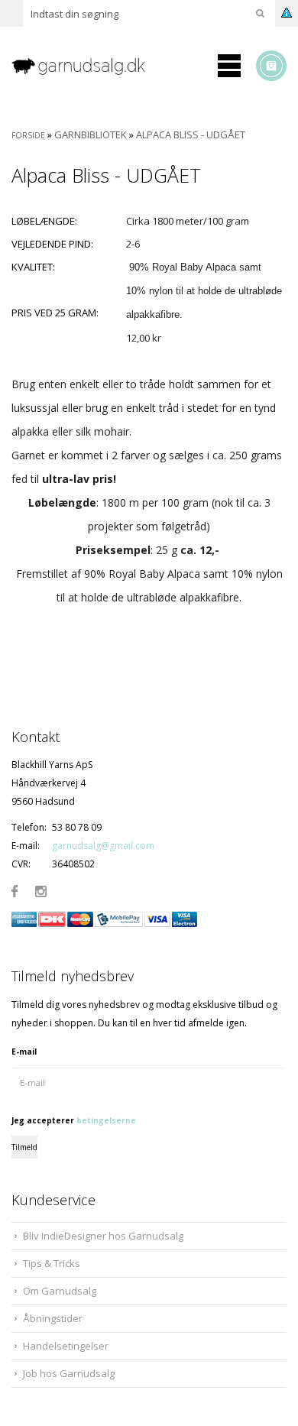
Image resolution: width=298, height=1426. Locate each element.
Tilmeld (24, 1147)
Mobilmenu (229, 65)
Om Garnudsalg (59, 1291)
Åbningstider (53, 1318)
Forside (28, 135)
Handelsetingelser (66, 1346)
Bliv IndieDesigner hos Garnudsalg (103, 1236)
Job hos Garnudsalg (69, 1373)
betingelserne (106, 1120)
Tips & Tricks (51, 1263)
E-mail (24, 1051)
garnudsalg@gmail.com (103, 845)
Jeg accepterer (73, 1120)
